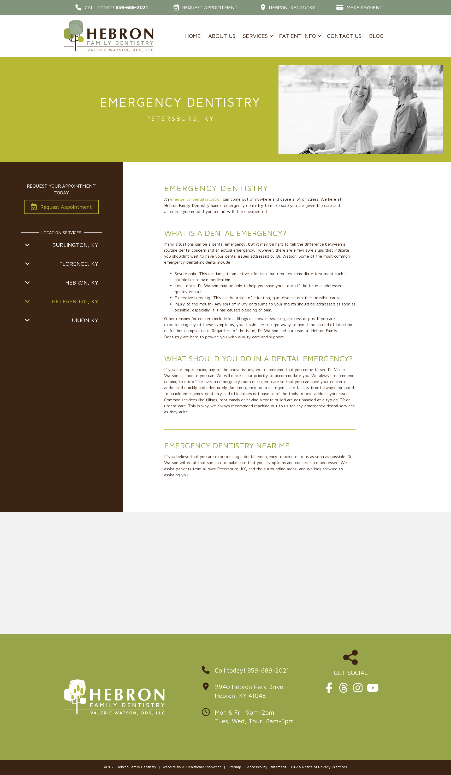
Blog (376, 35)
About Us (221, 35)
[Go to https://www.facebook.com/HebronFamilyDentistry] (329, 688)
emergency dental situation (196, 199)
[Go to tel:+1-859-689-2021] (253, 672)
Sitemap (234, 767)
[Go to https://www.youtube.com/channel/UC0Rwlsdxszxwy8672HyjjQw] (372, 688)
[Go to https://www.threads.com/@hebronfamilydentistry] (343, 688)
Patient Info (297, 35)
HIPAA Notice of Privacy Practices (319, 767)
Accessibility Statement (266, 767)
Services (255, 35)
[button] (111, 7)
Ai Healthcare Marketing (202, 767)
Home (193, 35)
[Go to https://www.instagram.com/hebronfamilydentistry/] (358, 688)
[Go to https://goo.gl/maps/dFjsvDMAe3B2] (253, 693)
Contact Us (344, 35)
